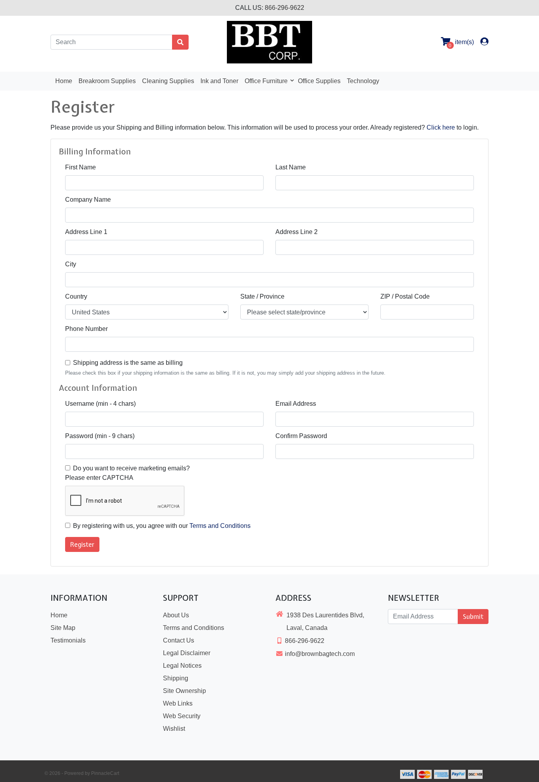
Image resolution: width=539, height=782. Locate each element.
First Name (80, 167)
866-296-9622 (284, 7)
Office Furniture (267, 81)
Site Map (63, 627)
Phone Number (86, 328)
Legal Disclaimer (186, 653)
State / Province (262, 296)
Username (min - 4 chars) (100, 403)
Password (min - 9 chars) (100, 436)
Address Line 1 (86, 231)
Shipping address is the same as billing (128, 362)
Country (76, 296)
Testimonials (68, 640)
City (70, 264)
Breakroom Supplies (107, 81)
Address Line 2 (296, 231)
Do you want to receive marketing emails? (131, 468)
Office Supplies (319, 81)
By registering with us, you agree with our (162, 525)
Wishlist (174, 728)
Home (63, 81)
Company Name (88, 199)
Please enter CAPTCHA (99, 477)
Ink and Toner (219, 81)
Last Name (290, 167)
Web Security (181, 716)
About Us (176, 615)
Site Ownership (184, 690)
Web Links (178, 703)
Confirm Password (301, 436)
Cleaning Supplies (168, 81)
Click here (441, 127)
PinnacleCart (105, 773)
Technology (363, 81)
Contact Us (178, 640)
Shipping (175, 678)
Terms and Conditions (220, 525)
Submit (473, 616)
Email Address (295, 403)
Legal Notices (182, 665)
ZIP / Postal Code (405, 296)
